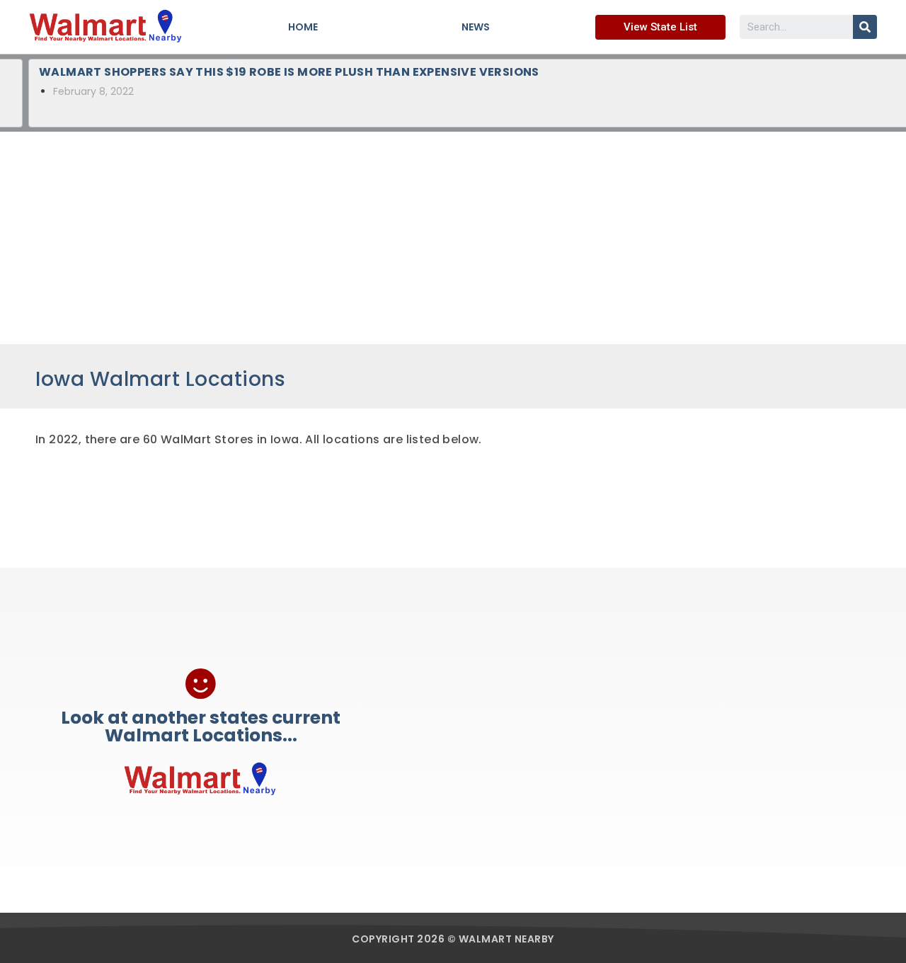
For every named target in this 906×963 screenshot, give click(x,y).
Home (303, 27)
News (475, 27)
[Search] (865, 27)
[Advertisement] (453, 238)
